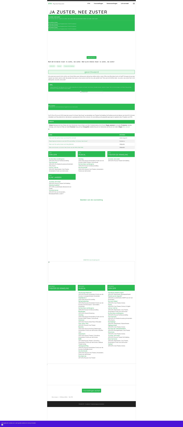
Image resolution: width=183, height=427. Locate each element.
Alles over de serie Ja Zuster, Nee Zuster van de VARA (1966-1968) (66, 147)
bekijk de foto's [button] (92, 57)
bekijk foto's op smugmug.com (91, 260)
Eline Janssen (126, 127)
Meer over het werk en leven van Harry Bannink (61, 144)
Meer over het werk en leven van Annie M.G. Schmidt (62, 138)
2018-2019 (52, 66)
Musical (59, 66)
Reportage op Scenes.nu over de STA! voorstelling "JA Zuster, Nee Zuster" (68, 141)
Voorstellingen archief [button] (91, 391)
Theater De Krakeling (69, 66)
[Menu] (134, 3)
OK (2, 424)
